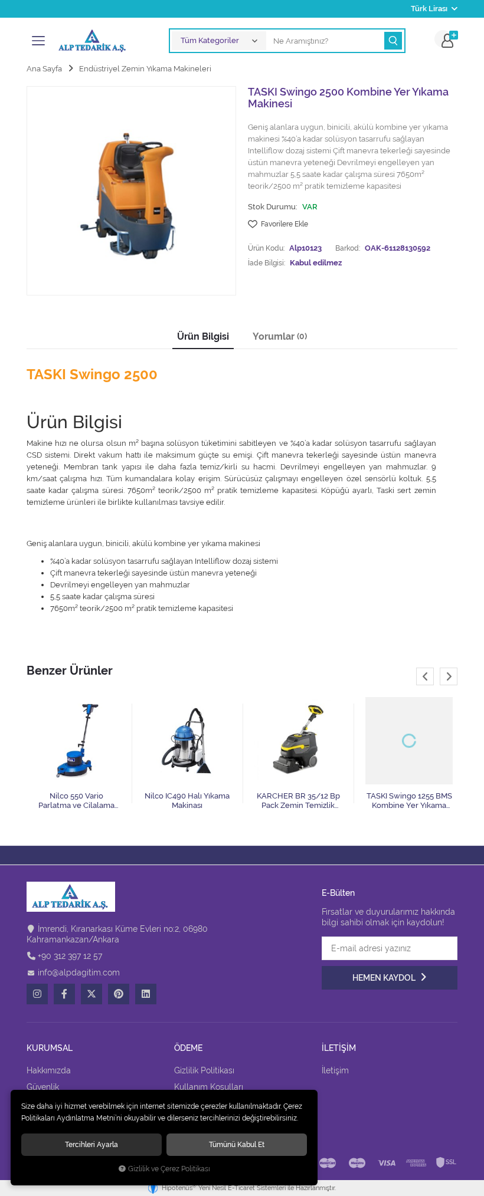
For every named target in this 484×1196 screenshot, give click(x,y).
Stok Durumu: (272, 206)
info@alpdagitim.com (79, 972)
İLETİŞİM (339, 1048)
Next (448, 676)
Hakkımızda (49, 1070)
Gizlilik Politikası (204, 1070)
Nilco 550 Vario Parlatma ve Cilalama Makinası (76, 800)
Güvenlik (43, 1087)
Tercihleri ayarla (91, 1144)
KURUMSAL (50, 1048)
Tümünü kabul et (236, 1144)
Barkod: (347, 248)
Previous (425, 676)
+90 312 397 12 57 (70, 956)
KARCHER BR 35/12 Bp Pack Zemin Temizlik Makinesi (298, 800)
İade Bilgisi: (266, 262)
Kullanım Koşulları (208, 1087)
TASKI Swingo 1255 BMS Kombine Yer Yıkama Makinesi (409, 800)
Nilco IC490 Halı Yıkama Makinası (187, 800)
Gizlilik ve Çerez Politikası (169, 1169)
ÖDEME (188, 1048)
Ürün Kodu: (266, 248)
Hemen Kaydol (384, 978)
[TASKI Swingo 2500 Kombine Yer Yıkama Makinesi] (131, 191)
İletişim (335, 1070)
